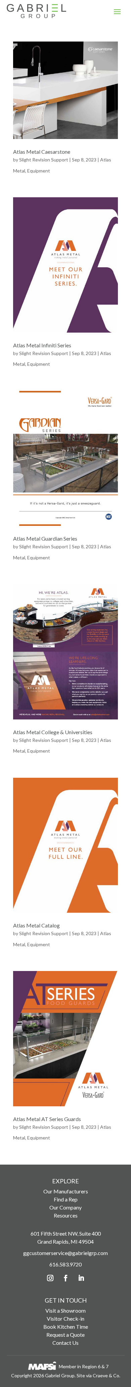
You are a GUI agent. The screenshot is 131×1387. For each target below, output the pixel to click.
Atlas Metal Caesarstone (41, 151)
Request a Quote (65, 1334)
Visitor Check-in (65, 1318)
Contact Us (65, 1342)
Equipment (38, 171)
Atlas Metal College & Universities (52, 732)
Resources (66, 1215)
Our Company (65, 1207)
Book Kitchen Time (65, 1326)
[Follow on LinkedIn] (81, 1278)
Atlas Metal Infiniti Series (42, 345)
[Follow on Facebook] (65, 1278)
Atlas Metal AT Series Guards (47, 1119)
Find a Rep (66, 1199)
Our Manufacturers (65, 1191)
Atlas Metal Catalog (36, 925)
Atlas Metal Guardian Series (45, 538)
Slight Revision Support (43, 159)
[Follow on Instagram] (50, 1278)
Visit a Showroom (65, 1310)
